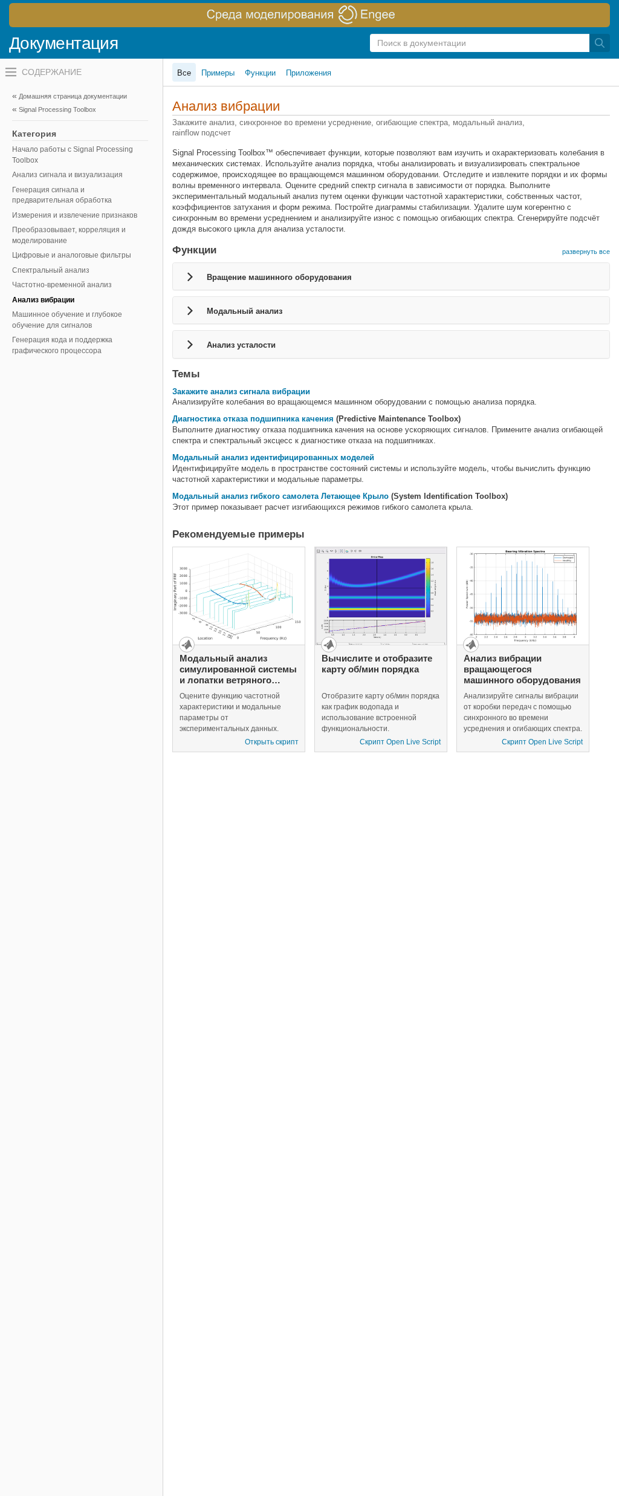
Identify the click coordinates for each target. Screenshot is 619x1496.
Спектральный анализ (50, 270)
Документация (63, 43)
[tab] (391, 276)
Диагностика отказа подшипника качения (253, 418)
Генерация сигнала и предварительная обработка (62, 195)
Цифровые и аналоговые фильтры (71, 255)
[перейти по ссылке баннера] (309, 15)
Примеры (218, 72)
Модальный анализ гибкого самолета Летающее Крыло (280, 496)
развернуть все (586, 251)
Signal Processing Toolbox (57, 109)
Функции (260, 72)
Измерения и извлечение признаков (74, 215)
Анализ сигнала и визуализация (67, 175)
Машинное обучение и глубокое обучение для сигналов (67, 320)
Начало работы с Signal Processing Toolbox (72, 154)
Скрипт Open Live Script (400, 742)
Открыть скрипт (272, 742)
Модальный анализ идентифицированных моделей (273, 457)
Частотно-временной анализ (62, 285)
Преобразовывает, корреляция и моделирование (69, 235)
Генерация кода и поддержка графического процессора (62, 345)
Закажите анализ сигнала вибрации (241, 391)
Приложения (308, 72)
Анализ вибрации (43, 300)
